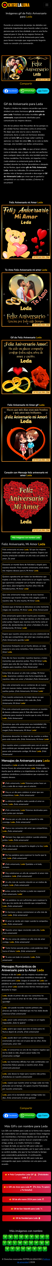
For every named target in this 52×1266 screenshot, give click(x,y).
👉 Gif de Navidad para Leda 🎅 (27, 1218)
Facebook (12, 91)
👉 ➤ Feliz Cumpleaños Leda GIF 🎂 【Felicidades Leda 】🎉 (27, 1176)
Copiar (45, 91)
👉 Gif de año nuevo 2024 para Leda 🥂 (26, 1199)
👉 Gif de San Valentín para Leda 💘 (27, 1208)
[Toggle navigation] (46, 4)
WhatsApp (29, 91)
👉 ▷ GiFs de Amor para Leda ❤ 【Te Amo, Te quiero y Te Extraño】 (27, 1188)
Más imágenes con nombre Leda (26, 537)
